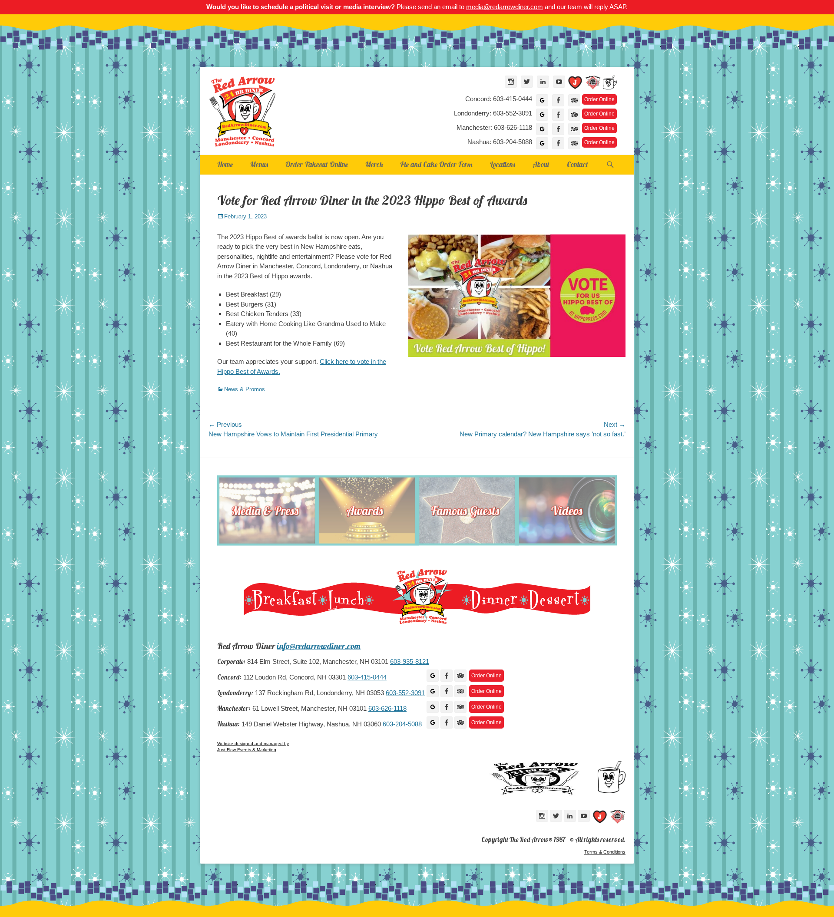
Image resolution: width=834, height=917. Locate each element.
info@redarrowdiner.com (319, 646)
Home (225, 164)
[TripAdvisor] (574, 100)
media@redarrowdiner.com (504, 6)
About (541, 164)
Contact (577, 164)
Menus (259, 164)
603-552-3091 (405, 692)
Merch (374, 164)
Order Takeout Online (316, 164)
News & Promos (244, 389)
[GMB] (433, 676)
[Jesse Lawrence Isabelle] (575, 84)
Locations (502, 164)
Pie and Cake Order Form (436, 164)
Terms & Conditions (605, 851)
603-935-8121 (409, 661)
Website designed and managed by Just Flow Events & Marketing (253, 746)
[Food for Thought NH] (593, 84)
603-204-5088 (402, 724)
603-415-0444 (367, 677)
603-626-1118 (387, 708)
